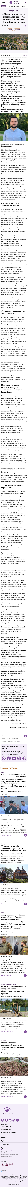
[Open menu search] (22, 2)
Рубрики (4, 1141)
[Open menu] (25, 2)
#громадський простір (13, 741)
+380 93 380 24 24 (6, 1126)
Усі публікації (11, 6)
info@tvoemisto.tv (6, 1129)
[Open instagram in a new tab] (19, 758)
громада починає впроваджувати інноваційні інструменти (10, 362)
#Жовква (4, 741)
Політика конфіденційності (9, 1154)
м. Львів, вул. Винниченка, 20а (9, 1132)
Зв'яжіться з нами (6, 1156)
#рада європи (15, 738)
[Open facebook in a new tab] (4, 758)
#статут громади (6, 738)
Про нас (3, 1148)
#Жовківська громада (7, 735)
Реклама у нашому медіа (8, 1150)
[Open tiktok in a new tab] (9, 758)
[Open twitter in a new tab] (24, 758)
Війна (17, 6)
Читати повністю (6, 835)
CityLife (4, 6)
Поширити (22, 55)
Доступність (4, 1152)
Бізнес (23, 6)
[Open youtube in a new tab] (14, 758)
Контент (4, 1137)
